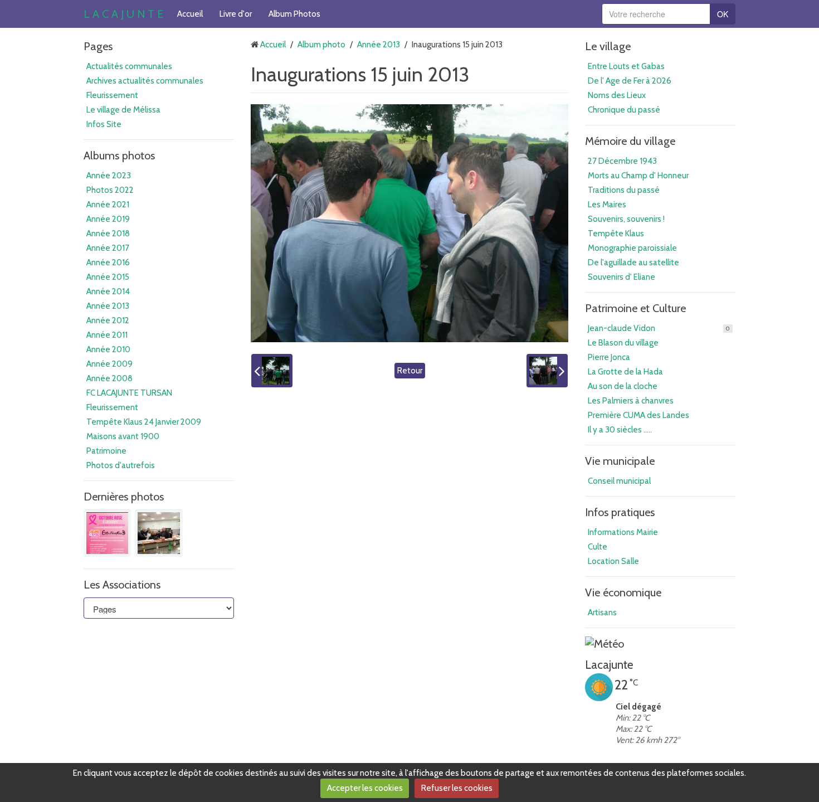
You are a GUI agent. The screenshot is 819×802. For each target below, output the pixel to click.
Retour (409, 371)
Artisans (602, 612)
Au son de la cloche (622, 386)
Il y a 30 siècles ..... (620, 430)
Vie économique (623, 592)
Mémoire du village (630, 141)
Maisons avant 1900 (122, 436)
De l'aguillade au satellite (633, 262)
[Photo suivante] (547, 370)
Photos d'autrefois (120, 465)
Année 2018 (108, 234)
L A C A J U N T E (123, 14)
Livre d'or (236, 14)
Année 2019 (108, 219)
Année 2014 (108, 291)
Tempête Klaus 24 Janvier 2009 (143, 422)
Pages (98, 46)
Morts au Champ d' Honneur (638, 176)
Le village (608, 46)
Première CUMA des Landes (638, 415)
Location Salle (613, 561)
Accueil (190, 14)
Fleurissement (112, 95)
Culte (597, 547)
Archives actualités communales (144, 81)
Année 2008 (109, 378)
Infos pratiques (620, 512)
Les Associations (122, 584)
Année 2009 (109, 364)
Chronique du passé (624, 110)
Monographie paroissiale (632, 248)
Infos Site (103, 124)
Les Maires (607, 205)
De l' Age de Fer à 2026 (629, 81)
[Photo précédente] (271, 370)
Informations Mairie (623, 532)
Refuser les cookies (457, 788)
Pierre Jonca (609, 357)
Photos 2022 (110, 190)
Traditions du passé (624, 190)
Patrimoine (106, 451)
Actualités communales (129, 66)
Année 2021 (107, 205)
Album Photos (294, 14)
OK (722, 14)
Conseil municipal (619, 481)
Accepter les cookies (365, 788)
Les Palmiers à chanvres (631, 401)
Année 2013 (107, 306)
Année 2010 (108, 349)
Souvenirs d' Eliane (621, 277)
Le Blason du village (623, 343)
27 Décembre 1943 (622, 161)
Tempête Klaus (616, 234)
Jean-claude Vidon (659, 328)
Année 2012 (107, 320)
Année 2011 (107, 335)
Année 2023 (108, 176)
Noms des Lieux (617, 95)
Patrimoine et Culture (635, 308)
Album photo (321, 45)
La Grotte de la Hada (625, 372)
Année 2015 (107, 277)
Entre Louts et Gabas (626, 66)
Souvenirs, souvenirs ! (626, 219)
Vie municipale (620, 461)
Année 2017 (107, 248)
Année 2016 (108, 262)
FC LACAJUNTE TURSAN (129, 393)
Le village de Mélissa (123, 110)
